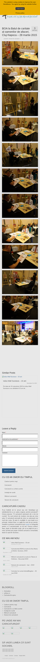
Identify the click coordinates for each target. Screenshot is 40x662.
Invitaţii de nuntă (10, 492)
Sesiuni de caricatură (14, 38)
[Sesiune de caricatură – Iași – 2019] (15, 629)
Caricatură (8, 485)
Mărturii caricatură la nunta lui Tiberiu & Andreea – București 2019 (24, 558)
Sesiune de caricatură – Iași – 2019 (22, 565)
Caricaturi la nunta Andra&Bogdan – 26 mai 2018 (24, 572)
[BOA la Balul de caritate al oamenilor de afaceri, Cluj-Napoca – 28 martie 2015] (23, 629)
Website (4, 446)
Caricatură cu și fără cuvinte (14, 489)
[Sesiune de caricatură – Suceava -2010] (6, 634)
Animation (7, 591)
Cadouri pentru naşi (11, 481)
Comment (4, 452)
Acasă (6, 655)
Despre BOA (22, 655)
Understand (20, 8)
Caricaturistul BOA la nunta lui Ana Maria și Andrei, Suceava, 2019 (24, 550)
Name (4, 432)
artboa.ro (7, 593)
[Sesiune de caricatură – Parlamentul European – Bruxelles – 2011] (15, 634)
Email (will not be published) (10, 439)
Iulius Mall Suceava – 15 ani (20, 542)
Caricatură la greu (10, 595)
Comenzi (11, 655)
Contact (16, 655)
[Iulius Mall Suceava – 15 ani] (20, 377)
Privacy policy (20, 13)
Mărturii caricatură (10, 496)
